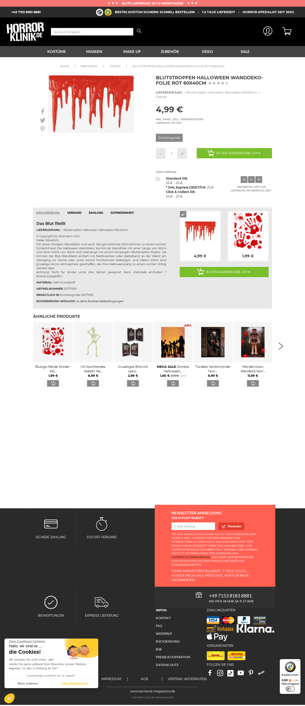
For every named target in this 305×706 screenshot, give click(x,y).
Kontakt (163, 618)
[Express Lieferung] (101, 602)
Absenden (234, 526)
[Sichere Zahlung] (51, 524)
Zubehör (170, 51)
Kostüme (56, 51)
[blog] (263, 674)
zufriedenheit (122, 212)
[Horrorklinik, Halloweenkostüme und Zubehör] (25, 31)
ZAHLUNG (96, 212)
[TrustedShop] (104, 12)
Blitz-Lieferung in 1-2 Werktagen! (153, 3)
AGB (144, 679)
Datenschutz (167, 665)
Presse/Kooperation (173, 657)
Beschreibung (48, 212)
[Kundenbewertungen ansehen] (218, 83)
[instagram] (222, 674)
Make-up (132, 51)
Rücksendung (168, 641)
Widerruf (164, 633)
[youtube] (243, 674)
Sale (245, 51)
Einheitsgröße (169, 138)
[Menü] (298, 661)
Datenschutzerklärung (191, 557)
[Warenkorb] (290, 32)
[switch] (290, 689)
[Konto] (268, 31)
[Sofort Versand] (101, 524)
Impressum (111, 679)
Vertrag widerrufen (187, 679)
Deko (207, 51)
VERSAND (74, 212)
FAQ (159, 626)
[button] (9, 698)
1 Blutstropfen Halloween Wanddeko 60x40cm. (208, 94)
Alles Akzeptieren (75, 683)
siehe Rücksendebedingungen (101, 301)
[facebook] (212, 674)
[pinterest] (253, 674)
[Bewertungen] (51, 602)
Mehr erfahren (28, 683)
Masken (94, 51)
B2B (159, 649)
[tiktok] (232, 674)
